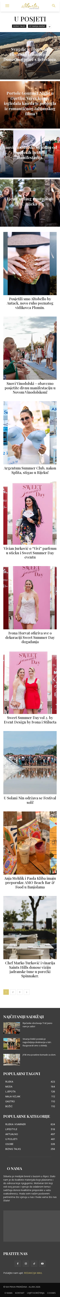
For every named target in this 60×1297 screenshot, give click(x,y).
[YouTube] (42, 1263)
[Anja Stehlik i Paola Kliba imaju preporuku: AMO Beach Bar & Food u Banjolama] (30, 843)
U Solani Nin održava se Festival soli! (30, 800)
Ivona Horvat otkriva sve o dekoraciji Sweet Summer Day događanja (30, 637)
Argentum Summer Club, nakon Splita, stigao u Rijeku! (30, 470)
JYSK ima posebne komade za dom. (39, 1054)
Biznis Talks (19, 26)
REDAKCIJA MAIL (33, 1272)
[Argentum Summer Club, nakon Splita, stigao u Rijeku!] (30, 432)
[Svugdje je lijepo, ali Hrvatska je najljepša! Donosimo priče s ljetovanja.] (30, 56)
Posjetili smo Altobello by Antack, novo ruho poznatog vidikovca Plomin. (30, 303)
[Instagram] (26, 1263)
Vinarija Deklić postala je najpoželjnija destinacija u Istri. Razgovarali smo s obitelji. (37, 1042)
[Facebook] (17, 1263)
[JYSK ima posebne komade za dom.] (11, 1059)
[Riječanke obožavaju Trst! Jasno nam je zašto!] (11, 1028)
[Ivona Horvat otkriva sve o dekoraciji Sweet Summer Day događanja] (30, 597)
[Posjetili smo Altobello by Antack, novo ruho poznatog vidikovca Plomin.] (30, 263)
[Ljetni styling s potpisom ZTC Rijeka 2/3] (30, 203)
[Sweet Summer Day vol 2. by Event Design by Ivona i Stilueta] (30, 682)
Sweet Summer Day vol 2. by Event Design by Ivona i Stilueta (30, 719)
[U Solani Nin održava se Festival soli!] (30, 762)
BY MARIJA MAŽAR (37, 26)
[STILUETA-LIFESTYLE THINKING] (30, 6)
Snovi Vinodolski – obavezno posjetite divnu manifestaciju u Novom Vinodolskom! (30, 388)
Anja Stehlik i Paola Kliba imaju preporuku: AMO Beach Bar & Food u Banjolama (30, 882)
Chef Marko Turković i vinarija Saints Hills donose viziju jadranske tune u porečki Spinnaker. (30, 969)
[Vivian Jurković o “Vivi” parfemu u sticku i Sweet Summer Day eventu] (30, 513)
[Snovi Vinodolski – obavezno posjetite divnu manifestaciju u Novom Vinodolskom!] (30, 348)
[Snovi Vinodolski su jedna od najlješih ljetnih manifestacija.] (30, 154)
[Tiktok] (34, 1263)
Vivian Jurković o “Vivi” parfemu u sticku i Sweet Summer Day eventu (30, 553)
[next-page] (27, 992)
